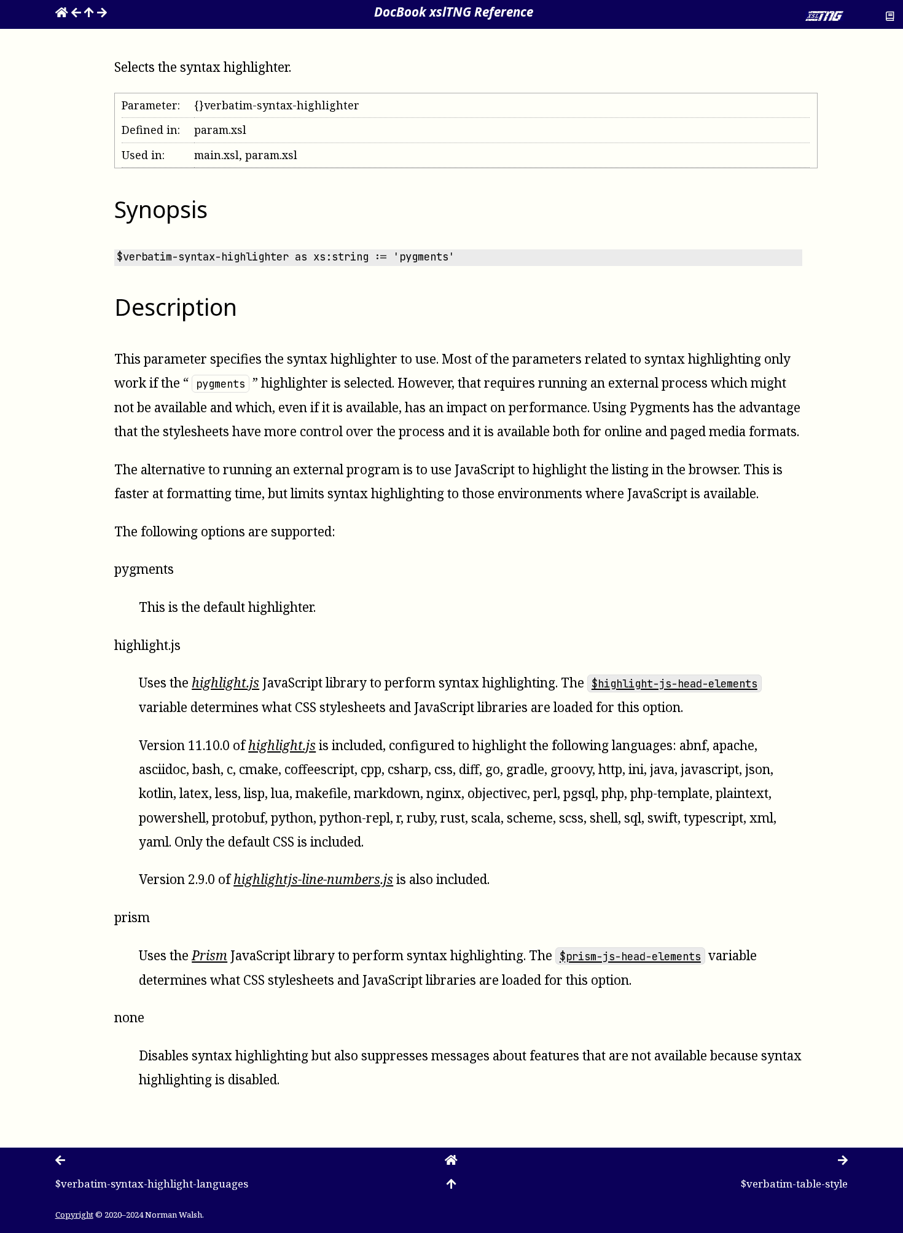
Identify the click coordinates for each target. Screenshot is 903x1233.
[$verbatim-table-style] (102, 11)
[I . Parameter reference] (89, 11)
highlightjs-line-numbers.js (313, 879)
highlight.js (282, 745)
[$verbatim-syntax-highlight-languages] (76, 11)
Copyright (74, 1214)
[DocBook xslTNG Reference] (61, 11)
